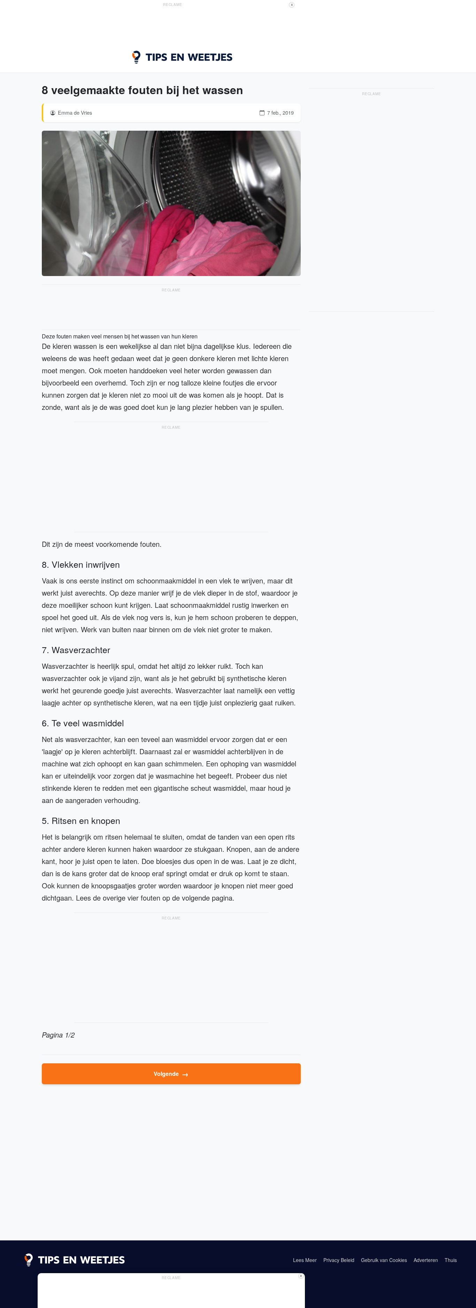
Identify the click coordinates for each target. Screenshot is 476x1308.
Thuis (451, 1259)
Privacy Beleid (338, 1259)
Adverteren (426, 1259)
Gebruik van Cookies (384, 1259)
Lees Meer (305, 1259)
